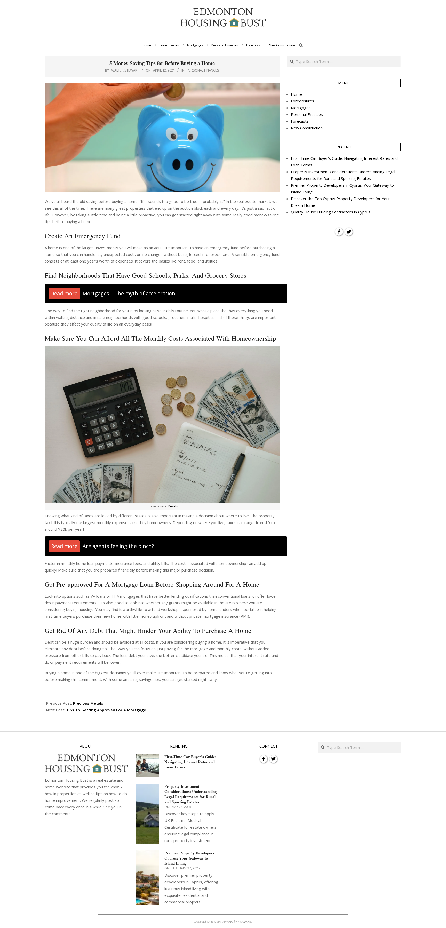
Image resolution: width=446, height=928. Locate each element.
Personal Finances (203, 70)
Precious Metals (88, 703)
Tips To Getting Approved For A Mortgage (106, 709)
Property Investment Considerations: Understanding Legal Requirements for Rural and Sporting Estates (190, 794)
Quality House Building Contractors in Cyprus (330, 212)
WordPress (244, 921)
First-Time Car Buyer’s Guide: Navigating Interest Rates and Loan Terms (190, 762)
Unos (217, 921)
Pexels (173, 506)
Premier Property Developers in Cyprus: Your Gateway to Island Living (191, 858)
